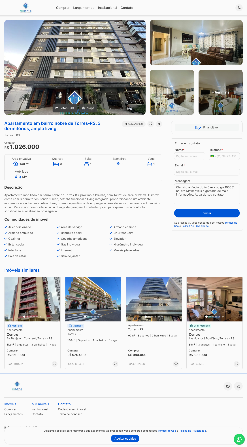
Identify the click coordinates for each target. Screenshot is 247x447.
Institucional (107, 8)
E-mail (180, 165)
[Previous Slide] (8, 299)
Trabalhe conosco (70, 414)
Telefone (216, 150)
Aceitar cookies (125, 438)
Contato (127, 8)
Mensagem (182, 181)
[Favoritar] (150, 124)
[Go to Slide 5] (37, 316)
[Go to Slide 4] (34, 316)
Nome (179, 150)
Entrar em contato (187, 143)
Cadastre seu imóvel (72, 409)
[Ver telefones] (239, 7)
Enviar (207, 213)
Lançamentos (83, 8)
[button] (32, 299)
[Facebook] (227, 386)
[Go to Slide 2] (27, 316)
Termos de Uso (167, 430)
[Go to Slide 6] (40, 316)
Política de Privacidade (195, 225)
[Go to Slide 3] (31, 316)
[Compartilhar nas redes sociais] (159, 124)
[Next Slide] (56, 299)
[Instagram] (238, 386)
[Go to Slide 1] (24, 316)
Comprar (63, 8)
